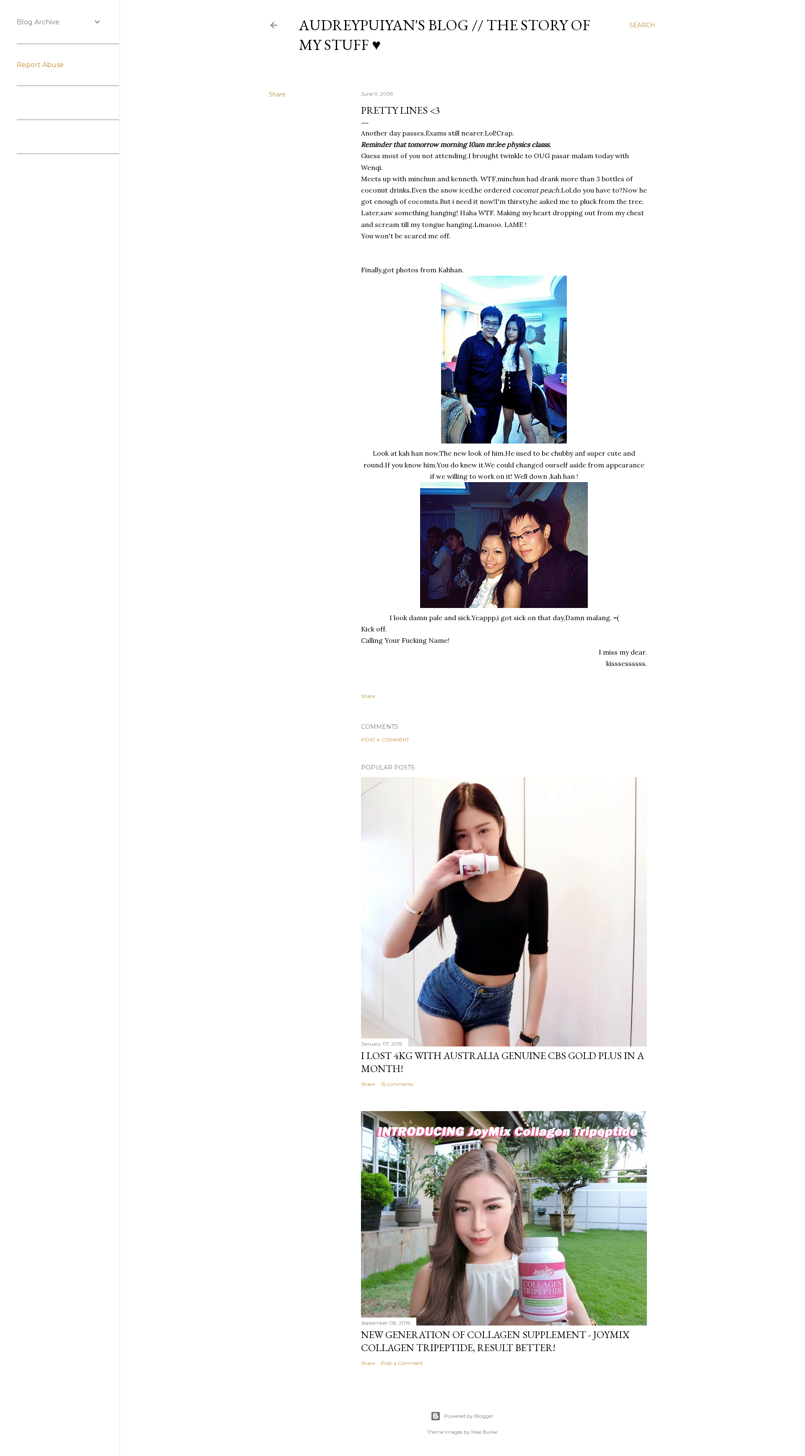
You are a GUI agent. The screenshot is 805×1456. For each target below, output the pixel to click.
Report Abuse (40, 65)
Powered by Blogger (468, 1416)
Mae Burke (484, 1432)
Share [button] (277, 94)
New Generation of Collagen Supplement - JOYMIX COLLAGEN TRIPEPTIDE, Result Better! (495, 1341)
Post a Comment (385, 739)
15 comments (397, 1084)
